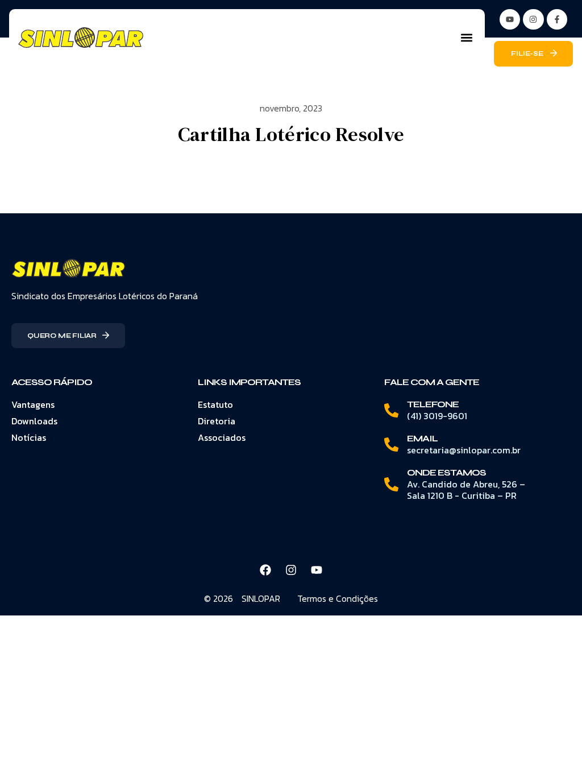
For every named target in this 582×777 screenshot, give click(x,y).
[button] (466, 37)
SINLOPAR (261, 598)
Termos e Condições (337, 598)
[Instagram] (533, 19)
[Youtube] (316, 570)
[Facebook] (265, 570)
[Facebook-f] (557, 19)
